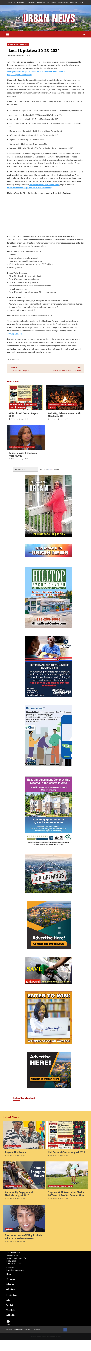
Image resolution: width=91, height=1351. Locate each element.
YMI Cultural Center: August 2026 (24, 415)
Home (8, 1274)
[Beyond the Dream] (24, 1135)
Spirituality (41, 2)
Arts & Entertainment (16, 404)
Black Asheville (31, 404)
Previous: (19, 369)
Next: (67, 369)
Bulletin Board (11, 1295)
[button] (8, 34)
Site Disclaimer (18, 1329)
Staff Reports (13, 55)
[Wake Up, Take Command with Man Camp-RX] (65, 397)
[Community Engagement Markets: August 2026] (24, 1175)
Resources (73, 2)
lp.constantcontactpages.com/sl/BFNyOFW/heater (29, 187)
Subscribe (20, 2)
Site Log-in (28, 1329)
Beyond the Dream (15, 1152)
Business (9, 1146)
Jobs (81, 2)
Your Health (51, 2)
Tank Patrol (10, 1305)
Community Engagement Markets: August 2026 (19, 1193)
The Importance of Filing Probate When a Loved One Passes (23, 1236)
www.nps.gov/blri (15, 333)
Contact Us (11, 2)
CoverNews (50, 1336)
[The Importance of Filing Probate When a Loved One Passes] (24, 1218)
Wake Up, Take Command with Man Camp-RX (64, 415)
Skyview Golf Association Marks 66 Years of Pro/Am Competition (66, 1193)
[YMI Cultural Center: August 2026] (26, 397)
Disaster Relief (13, 44)
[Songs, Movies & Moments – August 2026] (26, 437)
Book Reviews (63, 2)
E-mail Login (36, 1329)
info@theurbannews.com (15, 1270)
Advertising (31, 2)
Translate (55, 469)
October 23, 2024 (24, 55)
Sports (70, 1186)
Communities (10, 1186)
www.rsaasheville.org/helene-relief (44, 184)
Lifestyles (52, 407)
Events (12, 407)
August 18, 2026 (24, 419)
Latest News (24, 44)
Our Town (17, 1146)
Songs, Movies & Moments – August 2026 (23, 454)
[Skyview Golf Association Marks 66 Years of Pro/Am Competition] (67, 1175)
